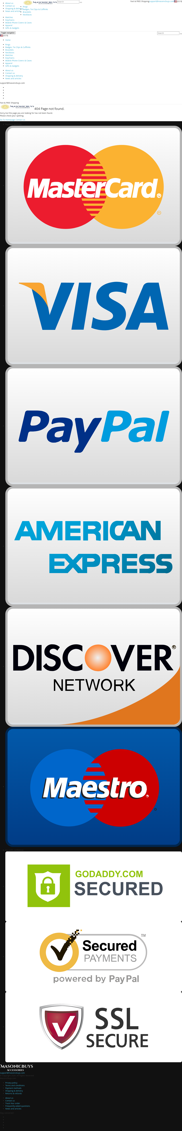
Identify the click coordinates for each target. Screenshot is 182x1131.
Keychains (9, 20)
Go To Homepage (7, 119)
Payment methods (13, 1088)
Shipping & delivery (14, 8)
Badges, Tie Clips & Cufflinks (35, 9)
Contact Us (20, 119)
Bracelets (27, 12)
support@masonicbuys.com (161, 1)
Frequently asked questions (17, 1106)
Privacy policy (11, 1082)
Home (8, 40)
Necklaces (27, 14)
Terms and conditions (15, 1085)
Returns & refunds (13, 1093)
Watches (9, 17)
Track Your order (12, 1103)
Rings (25, 6)
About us (9, 3)
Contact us (10, 6)
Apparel (8, 25)
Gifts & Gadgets (12, 28)
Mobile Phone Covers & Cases (18, 22)
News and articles (13, 11)
